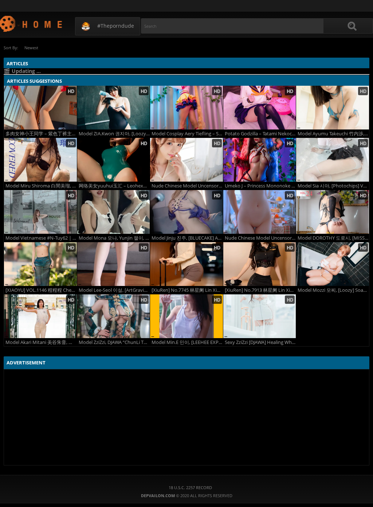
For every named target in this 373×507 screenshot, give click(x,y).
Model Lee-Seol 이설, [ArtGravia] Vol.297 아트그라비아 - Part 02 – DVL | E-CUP (114, 290)
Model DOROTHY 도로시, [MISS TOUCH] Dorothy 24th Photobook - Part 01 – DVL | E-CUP (333, 238)
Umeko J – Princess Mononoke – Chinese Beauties (260, 186)
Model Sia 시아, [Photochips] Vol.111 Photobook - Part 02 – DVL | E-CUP (333, 186)
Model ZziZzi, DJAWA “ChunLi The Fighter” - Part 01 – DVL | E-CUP (114, 342)
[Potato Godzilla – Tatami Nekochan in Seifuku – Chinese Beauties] (259, 107)
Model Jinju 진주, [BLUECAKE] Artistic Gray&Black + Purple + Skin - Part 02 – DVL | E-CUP (187, 238)
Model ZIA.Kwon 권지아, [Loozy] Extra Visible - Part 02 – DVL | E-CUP (114, 134)
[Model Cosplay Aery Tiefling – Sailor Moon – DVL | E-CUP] (186, 107)
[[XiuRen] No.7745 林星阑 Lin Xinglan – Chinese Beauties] (186, 264)
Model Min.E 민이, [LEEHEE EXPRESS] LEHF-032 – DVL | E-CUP (187, 342)
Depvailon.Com (31, 23)
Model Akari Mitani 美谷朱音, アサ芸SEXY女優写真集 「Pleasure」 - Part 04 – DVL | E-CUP (41, 342)
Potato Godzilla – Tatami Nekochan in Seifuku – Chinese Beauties (260, 134)
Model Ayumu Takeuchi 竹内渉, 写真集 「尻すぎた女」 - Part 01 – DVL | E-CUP (333, 134)
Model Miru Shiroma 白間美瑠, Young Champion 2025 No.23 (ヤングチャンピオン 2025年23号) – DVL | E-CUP (41, 186)
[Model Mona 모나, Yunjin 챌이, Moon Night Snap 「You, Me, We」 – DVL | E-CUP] (113, 212)
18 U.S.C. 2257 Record (190, 487)
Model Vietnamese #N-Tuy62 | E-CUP (41, 238)
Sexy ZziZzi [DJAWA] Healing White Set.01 (260, 342)
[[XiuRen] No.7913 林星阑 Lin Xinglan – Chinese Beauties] (259, 264)
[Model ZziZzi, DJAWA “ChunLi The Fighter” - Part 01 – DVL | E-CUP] (113, 316)
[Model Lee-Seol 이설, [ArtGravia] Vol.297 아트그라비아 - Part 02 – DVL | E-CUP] (113, 264)
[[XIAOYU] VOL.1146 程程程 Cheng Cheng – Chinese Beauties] (40, 264)
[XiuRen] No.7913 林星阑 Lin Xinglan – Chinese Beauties (260, 290)
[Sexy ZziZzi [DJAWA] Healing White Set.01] (259, 316)
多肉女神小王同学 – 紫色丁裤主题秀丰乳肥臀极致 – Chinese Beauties (41, 134)
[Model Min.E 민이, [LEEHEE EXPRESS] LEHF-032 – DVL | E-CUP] (186, 316)
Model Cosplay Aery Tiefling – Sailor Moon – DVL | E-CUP (187, 134)
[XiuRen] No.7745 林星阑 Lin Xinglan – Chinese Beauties (187, 290)
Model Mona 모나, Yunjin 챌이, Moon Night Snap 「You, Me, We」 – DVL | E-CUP (114, 238)
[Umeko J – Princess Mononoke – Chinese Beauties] (259, 160)
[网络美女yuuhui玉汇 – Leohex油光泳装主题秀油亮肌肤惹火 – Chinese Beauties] (113, 160)
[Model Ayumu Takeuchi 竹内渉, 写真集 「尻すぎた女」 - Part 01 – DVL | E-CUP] (332, 107)
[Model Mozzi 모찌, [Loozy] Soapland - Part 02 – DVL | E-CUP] (332, 264)
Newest (31, 47)
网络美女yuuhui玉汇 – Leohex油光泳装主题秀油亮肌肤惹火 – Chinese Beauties (114, 186)
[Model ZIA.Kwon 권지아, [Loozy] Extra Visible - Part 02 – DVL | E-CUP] (113, 107)
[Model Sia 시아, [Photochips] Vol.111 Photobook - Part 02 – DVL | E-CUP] (332, 160)
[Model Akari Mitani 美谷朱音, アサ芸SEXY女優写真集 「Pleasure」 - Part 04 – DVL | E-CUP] (40, 316)
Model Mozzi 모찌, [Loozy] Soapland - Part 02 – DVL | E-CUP (333, 290)
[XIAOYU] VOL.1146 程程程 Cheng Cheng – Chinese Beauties (41, 290)
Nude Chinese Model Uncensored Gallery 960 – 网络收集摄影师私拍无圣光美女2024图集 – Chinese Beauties (260, 238)
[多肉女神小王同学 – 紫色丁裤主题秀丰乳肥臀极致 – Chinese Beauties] (40, 107)
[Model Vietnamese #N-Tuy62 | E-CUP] (40, 212)
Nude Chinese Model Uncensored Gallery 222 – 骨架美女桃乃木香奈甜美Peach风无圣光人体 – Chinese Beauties (187, 186)
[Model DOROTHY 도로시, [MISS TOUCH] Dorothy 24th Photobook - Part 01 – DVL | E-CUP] (332, 212)
